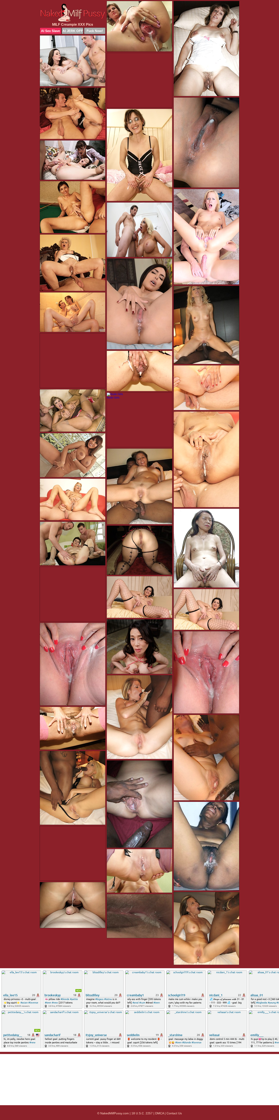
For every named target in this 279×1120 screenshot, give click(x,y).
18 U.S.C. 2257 (142, 1113)
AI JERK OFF (73, 31)
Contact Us (174, 1113)
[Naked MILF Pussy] (72, 12)
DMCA (159, 1113)
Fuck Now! (95, 31)
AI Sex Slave (50, 31)
